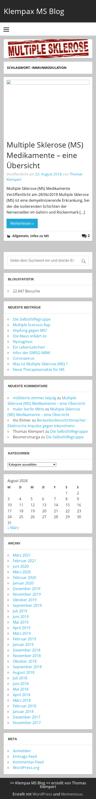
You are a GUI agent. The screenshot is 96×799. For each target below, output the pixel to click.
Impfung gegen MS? (30, 330)
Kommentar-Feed (28, 762)
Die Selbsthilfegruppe (32, 319)
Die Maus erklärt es (30, 336)
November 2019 (27, 594)
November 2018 (27, 655)
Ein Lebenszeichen (29, 347)
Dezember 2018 (26, 650)
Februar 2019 (24, 638)
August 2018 (23, 672)
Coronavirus (23, 358)
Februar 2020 (24, 577)
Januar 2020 (23, 583)
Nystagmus (23, 341)
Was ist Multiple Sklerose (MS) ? (40, 363)
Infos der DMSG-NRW (31, 352)
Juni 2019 (21, 616)
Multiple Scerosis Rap (31, 324)
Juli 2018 (20, 678)
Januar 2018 (23, 711)
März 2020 (22, 571)
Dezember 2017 (26, 717)
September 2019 (27, 605)
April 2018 (21, 694)
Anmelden (22, 750)
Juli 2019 (20, 611)
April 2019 (21, 627)
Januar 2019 (23, 644)
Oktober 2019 (25, 599)
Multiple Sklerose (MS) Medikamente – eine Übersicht (45, 155)
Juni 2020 (21, 566)
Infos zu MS (39, 236)
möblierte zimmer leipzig (34, 397)
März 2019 (22, 633)
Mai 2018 (20, 689)
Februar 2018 (24, 705)
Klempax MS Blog (34, 11)
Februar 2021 (24, 560)
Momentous (71, 794)
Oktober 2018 (25, 661)
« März (13, 527)
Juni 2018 (21, 683)
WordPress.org (26, 767)
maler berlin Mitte (28, 409)
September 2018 (27, 666)
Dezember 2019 (26, 588)
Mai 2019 (20, 622)
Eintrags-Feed (25, 756)
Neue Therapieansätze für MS (39, 369)
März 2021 (22, 555)
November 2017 (27, 722)
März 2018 (22, 700)
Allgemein (20, 236)
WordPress (42, 794)
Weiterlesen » (22, 223)
